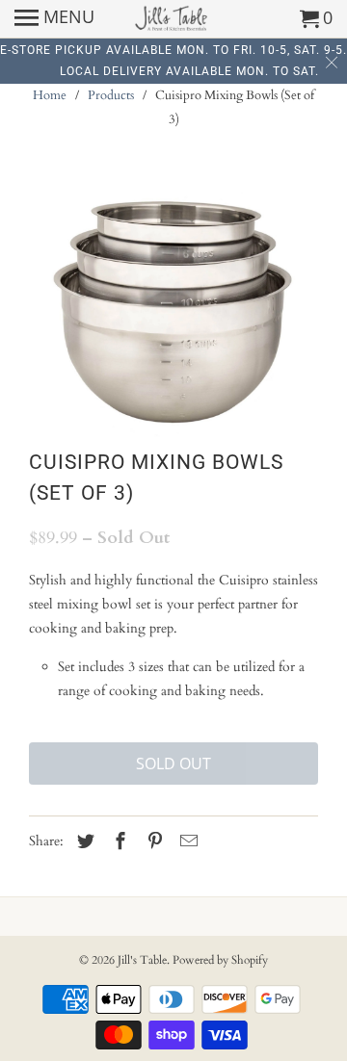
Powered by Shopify (220, 960)
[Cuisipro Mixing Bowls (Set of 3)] (173, 308)
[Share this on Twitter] (82, 842)
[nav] (54, 19)
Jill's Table (142, 960)
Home (50, 95)
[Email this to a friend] (186, 842)
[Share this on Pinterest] (152, 842)
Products (111, 95)
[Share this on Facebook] (117, 842)
